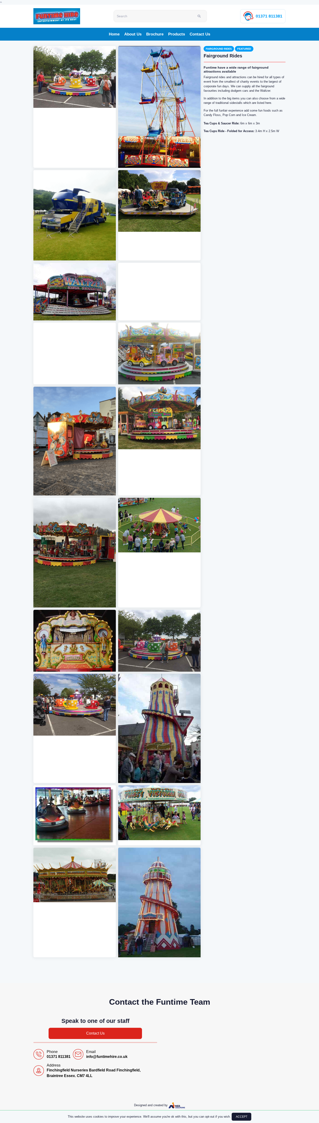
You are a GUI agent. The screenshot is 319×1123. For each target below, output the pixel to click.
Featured (244, 48)
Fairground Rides (219, 48)
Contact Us (200, 34)
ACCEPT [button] (241, 1116)
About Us (133, 34)
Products (176, 34)
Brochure (154, 34)
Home (114, 34)
